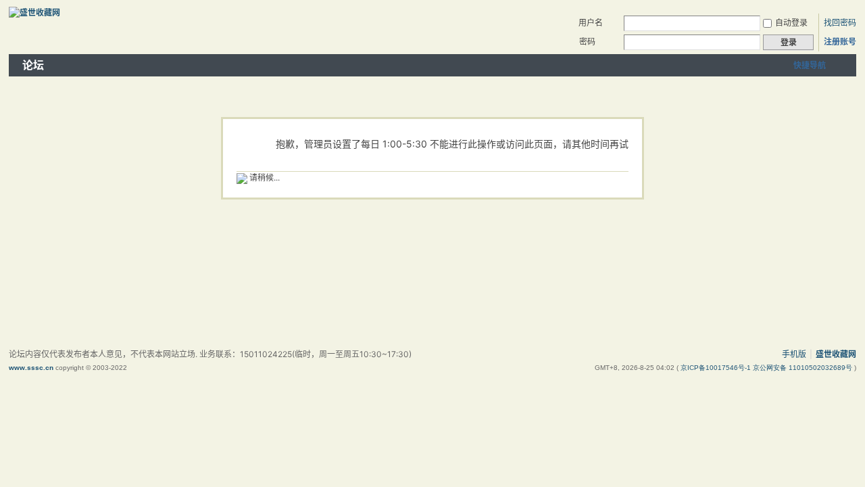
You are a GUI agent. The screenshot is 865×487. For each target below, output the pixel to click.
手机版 (794, 354)
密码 (587, 42)
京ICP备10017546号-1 (717, 367)
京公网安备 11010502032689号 (803, 367)
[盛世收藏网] (34, 12)
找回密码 (840, 23)
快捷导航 (809, 65)
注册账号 (840, 42)
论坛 (33, 65)
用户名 (590, 23)
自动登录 (791, 23)
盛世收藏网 (836, 354)
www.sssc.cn (31, 367)
